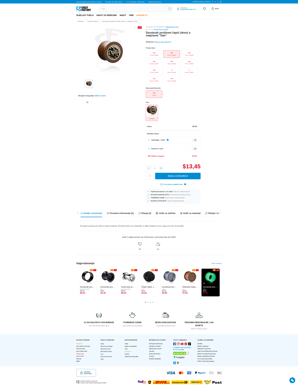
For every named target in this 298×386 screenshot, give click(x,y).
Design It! (142, 15)
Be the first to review (161, 29)
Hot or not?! (80, 356)
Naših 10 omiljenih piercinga (206, 354)
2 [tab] (148, 302)
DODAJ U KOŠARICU (178, 176)
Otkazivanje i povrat (155, 348)
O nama (151, 356)
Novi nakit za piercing (83, 346)
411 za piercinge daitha (204, 359)
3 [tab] (150, 302)
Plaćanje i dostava (155, 346)
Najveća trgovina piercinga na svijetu (89, 2)
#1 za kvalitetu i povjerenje (135, 2)
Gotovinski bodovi (154, 354)
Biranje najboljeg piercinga (206, 356)
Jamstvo (151, 351)
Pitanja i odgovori (202, 346)
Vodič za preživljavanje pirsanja (207, 351)
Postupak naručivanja (156, 343)
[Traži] (170, 8)
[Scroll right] (77, 212)
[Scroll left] (220, 212)
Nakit (123, 15)
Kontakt (199, 343)
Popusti (78, 359)
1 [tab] (145, 302)
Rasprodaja (80, 354)
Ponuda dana (80, 348)
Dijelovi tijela (85, 15)
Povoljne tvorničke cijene (113, 2)
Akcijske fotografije (155, 359)
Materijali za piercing (204, 348)
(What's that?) (100, 96)
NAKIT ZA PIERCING (107, 15)
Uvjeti (82, 381)
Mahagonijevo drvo (172, 27)
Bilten (78, 361)
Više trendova (217, 263)
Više (131, 15)
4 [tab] (152, 302)
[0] (204, 8)
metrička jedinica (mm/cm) (201, 2)
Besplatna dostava (155, 2)
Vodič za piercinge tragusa (205, 361)
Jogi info (94, 381)
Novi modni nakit (81, 351)
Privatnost (88, 381)
